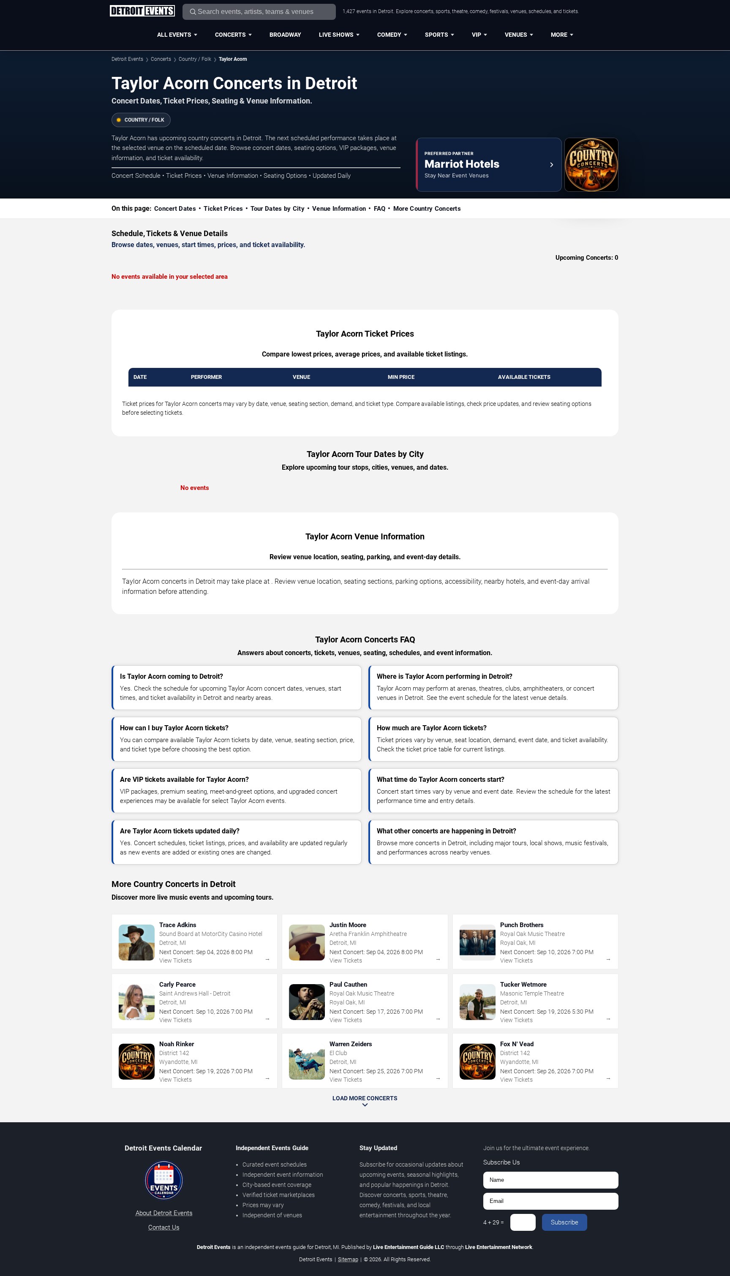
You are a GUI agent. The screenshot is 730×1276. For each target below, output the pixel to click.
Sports (436, 34)
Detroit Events (127, 59)
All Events (174, 34)
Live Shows (336, 34)
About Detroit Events (164, 1213)
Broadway (285, 34)
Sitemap (348, 1259)
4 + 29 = (493, 1222)
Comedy (389, 34)
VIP (476, 34)
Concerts (230, 34)
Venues (516, 34)
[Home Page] (142, 11)
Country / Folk (195, 59)
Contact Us (164, 1227)
